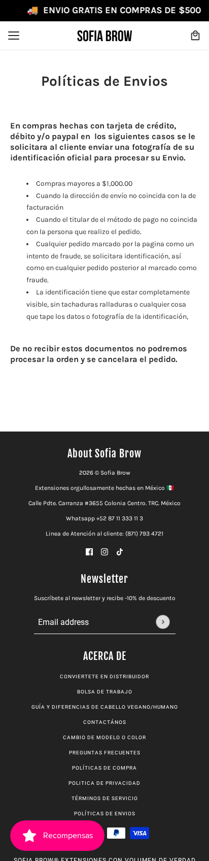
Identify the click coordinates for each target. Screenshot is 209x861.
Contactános (104, 722)
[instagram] (104, 551)
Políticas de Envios (104, 813)
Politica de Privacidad (104, 783)
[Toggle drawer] (13, 35)
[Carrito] (195, 35)
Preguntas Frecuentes (105, 752)
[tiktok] (119, 551)
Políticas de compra (104, 768)
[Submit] (162, 621)
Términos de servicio (105, 798)
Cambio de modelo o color (104, 737)
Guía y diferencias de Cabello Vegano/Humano (104, 707)
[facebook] (89, 551)
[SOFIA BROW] (104, 35)
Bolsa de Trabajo (104, 691)
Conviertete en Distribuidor (104, 676)
